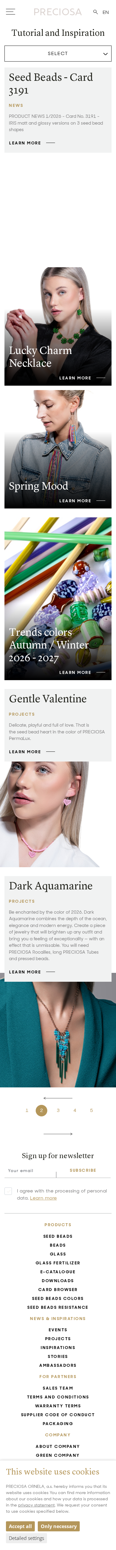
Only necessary (59, 1526)
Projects (58, 1338)
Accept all (20, 1526)
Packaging (58, 1423)
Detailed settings (26, 1538)
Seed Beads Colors (58, 1298)
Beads (58, 1245)
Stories (58, 1356)
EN (106, 12)
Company (58, 1435)
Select (58, 53)
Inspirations (58, 1347)
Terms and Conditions (58, 1397)
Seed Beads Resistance (58, 1307)
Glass (58, 1254)
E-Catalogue (58, 1271)
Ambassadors (58, 1365)
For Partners (58, 1376)
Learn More (25, 143)
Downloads (58, 1280)
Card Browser (58, 1289)
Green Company (58, 1455)
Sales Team (58, 1388)
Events (58, 1329)
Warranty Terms (58, 1406)
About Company (58, 1446)
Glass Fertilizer (58, 1263)
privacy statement (36, 1505)
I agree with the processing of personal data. (62, 1194)
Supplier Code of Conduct (58, 1414)
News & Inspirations (58, 1318)
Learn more (43, 1198)
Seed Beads (58, 1236)
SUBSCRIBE (83, 1170)
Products (58, 1224)
